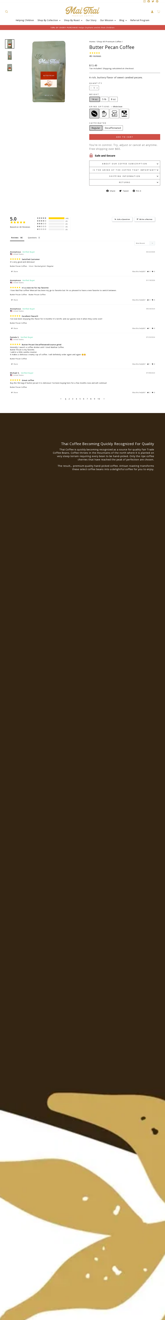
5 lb (104, 99)
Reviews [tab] (14, 237)
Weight (94, 94)
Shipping (107, 68)
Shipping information (124, 176)
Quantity (95, 83)
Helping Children (25, 20)
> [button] (104, 399)
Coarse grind (104, 113)
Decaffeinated (113, 127)
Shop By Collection (48, 20)
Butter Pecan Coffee (18, 266)
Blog (122, 20)
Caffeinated (98, 123)
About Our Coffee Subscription (124, 164)
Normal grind (114, 113)
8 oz (113, 99)
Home (92, 41)
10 (99, 399)
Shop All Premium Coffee (109, 41)
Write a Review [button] (145, 219)
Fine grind (124, 113)
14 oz (95, 99)
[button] (148, 271)
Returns (124, 182)
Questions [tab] (32, 237)
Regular (96, 127)
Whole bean (94, 113)
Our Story (91, 20)
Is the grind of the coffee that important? (125, 170)
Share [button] (15, 271)
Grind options (105, 106)
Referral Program (139, 20)
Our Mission (107, 20)
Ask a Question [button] (123, 219)
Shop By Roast (72, 20)
